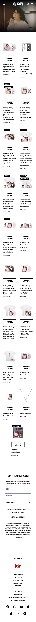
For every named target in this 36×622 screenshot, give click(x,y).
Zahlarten (18, 577)
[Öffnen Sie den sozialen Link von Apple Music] (28, 607)
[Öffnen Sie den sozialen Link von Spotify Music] (25, 613)
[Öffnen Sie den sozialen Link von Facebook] (8, 607)
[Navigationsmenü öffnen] (4, 4)
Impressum (18, 594)
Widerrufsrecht (18, 583)
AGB (18, 589)
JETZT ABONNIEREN (18, 517)
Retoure (18, 586)
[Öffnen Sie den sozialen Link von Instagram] (14, 607)
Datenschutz (18, 592)
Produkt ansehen (9, 59)
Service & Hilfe (18, 580)
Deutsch (17, 558)
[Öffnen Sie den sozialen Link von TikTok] (11, 613)
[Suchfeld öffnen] (27, 3)
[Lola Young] (17, 4)
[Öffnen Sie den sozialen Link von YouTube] (21, 607)
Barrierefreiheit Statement (18, 597)
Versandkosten (18, 574)
